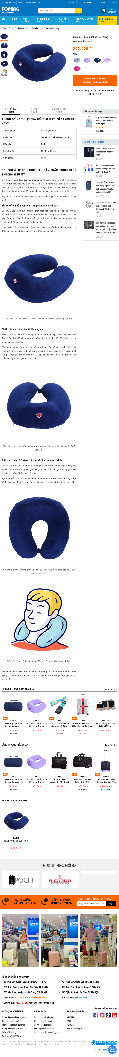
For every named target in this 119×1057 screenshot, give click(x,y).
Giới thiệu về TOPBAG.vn (12, 1036)
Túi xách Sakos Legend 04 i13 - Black (59, 780)
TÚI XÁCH (71, 1025)
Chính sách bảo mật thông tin (46, 1032)
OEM (59, 721)
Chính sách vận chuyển (43, 1017)
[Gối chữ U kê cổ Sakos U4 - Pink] (107, 60)
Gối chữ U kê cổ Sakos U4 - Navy (16, 842)
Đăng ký (111, 903)
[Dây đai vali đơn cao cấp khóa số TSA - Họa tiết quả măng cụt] (59, 705)
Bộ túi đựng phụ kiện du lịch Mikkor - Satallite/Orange (105, 725)
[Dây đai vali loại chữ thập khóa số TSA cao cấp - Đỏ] (82, 705)
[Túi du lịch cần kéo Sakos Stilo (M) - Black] (82, 761)
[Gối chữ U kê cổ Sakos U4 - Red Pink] (77, 68)
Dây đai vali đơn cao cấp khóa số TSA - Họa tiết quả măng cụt (59, 725)
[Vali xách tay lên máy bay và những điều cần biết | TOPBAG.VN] (89, 168)
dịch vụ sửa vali (106, 20)
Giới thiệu (88, 2)
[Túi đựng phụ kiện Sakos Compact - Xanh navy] (13, 705)
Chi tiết (99, 159)
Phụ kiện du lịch (43, 20)
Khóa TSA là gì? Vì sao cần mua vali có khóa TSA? (105, 151)
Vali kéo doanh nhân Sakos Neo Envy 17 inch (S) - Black (106, 780)
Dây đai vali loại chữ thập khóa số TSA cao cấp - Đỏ (82, 725)
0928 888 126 (34, 2)
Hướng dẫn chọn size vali (12, 1028)
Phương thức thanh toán (44, 1028)
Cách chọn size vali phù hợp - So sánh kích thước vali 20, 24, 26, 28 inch (106, 207)
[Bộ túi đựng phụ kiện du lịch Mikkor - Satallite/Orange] (105, 705)
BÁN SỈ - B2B (63, 20)
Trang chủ (73, 2)
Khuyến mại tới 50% (84, 20)
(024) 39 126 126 (20, 2)
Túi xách (26, 20)
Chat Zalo (102, 1049)
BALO (69, 1021)
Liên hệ (102, 2)
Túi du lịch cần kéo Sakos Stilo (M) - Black (82, 780)
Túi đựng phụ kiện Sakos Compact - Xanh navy (13, 725)
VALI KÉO (71, 1017)
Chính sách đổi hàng (42, 1025)
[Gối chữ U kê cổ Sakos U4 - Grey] (77, 60)
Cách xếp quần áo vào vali (12, 1021)
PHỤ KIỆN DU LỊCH (74, 1028)
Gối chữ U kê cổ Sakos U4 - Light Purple (36, 724)
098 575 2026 (61, 903)
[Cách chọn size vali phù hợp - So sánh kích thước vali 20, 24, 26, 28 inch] (89, 205)
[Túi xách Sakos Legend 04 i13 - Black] (59, 761)
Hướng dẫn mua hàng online (13, 1017)
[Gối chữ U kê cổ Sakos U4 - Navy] (97, 60)
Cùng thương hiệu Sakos (15, 745)
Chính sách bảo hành (43, 1021)
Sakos (89, 42)
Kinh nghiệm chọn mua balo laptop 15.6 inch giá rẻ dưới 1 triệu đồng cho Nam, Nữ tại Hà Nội (106, 228)
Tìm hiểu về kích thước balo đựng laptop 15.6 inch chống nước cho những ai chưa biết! (105, 187)
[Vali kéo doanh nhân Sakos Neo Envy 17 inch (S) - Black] (105, 761)
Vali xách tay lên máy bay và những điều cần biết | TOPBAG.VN (105, 168)
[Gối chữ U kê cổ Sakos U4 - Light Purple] (87, 60)
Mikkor (105, 721)
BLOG (115, 2)
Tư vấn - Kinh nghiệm (94, 142)
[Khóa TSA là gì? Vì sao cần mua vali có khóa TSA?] (89, 152)
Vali (4, 19)
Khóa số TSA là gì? (9, 1032)
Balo (14, 19)
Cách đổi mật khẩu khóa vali (13, 1025)
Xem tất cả (110, 689)
